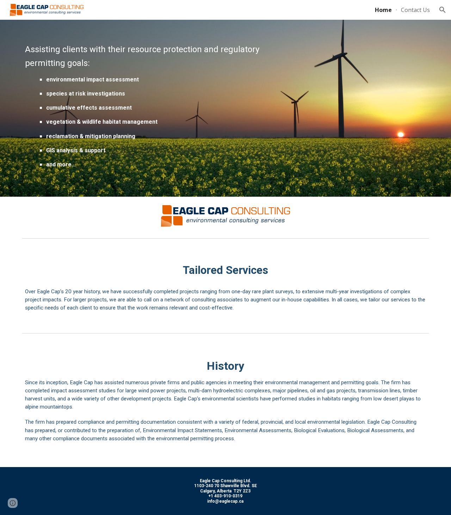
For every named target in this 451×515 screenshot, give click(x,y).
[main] (156, 108)
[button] (442, 9)
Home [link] (383, 10)
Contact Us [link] (415, 10)
